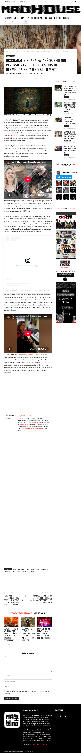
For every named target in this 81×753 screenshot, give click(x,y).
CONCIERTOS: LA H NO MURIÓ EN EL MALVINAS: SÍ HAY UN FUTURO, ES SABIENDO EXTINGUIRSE (11, 634)
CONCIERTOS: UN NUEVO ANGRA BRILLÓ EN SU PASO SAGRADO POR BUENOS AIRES (44, 633)
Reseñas (48, 17)
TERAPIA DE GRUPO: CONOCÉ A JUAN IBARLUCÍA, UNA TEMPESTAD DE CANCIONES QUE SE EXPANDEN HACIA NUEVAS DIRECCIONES (15, 600)
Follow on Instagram (64, 177)
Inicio (7, 51)
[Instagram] (72, 1)
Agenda (16, 17)
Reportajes (38, 17)
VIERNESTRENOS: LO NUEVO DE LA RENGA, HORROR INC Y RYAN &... (70, 149)
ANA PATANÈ (21, 569)
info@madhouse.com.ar (39, 744)
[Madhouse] (40, 9)
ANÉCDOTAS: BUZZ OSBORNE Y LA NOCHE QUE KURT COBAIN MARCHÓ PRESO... (70, 135)
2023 (14, 569)
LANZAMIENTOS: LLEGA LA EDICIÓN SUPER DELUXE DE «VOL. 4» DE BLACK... (70, 120)
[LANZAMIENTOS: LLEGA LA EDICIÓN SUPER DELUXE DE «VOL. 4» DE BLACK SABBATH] (58, 119)
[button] (59, 183)
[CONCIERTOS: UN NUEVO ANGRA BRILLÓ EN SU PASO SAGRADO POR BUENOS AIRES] (44, 622)
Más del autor (39, 613)
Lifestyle (57, 17)
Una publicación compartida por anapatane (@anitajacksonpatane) (31, 290)
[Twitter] (75, 1)
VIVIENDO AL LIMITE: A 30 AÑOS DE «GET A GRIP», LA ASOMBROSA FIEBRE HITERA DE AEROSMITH (41, 599)
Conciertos (7, 626)
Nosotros (67, 17)
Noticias (8, 17)
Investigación (27, 17)
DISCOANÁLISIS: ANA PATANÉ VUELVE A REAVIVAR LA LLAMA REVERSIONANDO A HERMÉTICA (28, 634)
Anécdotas (68, 140)
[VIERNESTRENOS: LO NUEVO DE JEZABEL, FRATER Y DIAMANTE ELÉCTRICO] (58, 104)
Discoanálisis (30, 569)
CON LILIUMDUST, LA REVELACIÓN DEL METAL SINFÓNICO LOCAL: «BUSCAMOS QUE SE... (70, 90)
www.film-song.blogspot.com (34, 428)
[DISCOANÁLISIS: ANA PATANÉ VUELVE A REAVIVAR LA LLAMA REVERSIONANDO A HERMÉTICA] (28, 622)
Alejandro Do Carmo (15, 73)
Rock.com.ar (24, 424)
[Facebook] (69, 1)
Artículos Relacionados (20, 613)
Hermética (8, 571)
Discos (19, 51)
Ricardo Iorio (25, 571)
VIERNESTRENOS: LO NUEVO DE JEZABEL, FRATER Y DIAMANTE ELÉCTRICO (70, 106)
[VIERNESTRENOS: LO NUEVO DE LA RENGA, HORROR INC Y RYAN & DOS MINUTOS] (58, 148)
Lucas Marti (12, 135)
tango (33, 571)
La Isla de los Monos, (33, 422)
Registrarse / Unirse (24, 1)
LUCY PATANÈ (16, 571)
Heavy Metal (44, 569)
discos (37, 569)
